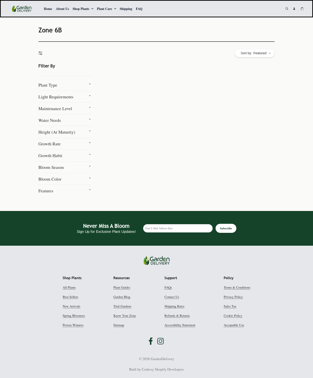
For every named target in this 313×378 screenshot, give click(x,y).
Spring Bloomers (74, 315)
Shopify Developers (169, 369)
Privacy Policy (233, 296)
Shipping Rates (174, 306)
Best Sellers (70, 296)
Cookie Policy (233, 315)
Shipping (126, 8)
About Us (62, 8)
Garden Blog (121, 296)
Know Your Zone (124, 315)
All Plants (69, 287)
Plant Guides (121, 287)
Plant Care (104, 8)
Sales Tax (230, 306)
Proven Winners (73, 325)
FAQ (139, 8)
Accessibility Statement (179, 325)
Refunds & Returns (177, 315)
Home (48, 8)
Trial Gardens (122, 306)
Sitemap (118, 325)
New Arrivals (71, 306)
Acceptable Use (234, 325)
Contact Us (171, 296)
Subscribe (226, 228)
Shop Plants (81, 8)
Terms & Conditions (237, 287)
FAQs (168, 287)
